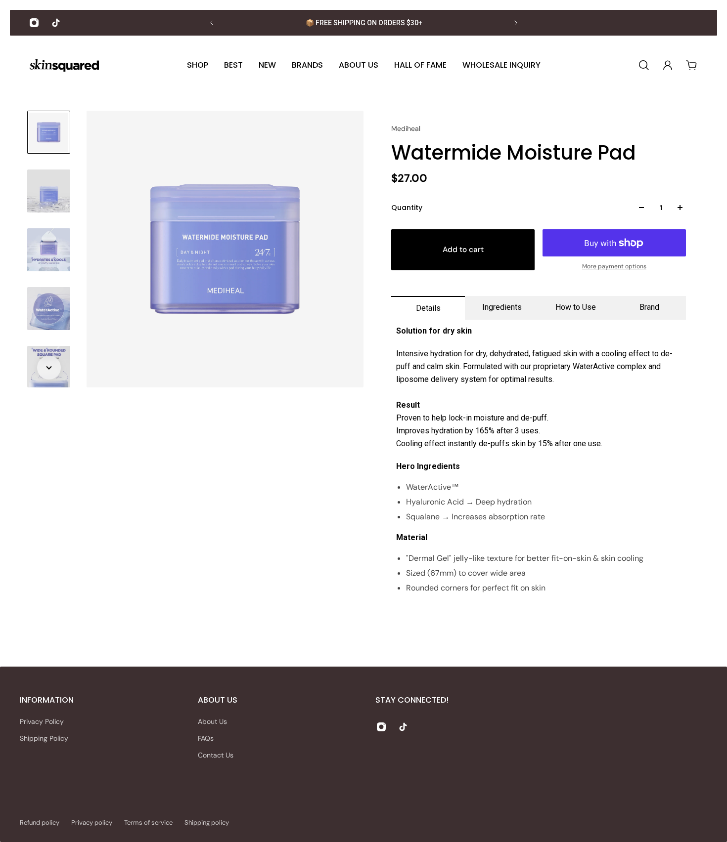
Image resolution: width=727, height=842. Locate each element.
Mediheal (405, 128)
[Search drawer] (644, 65)
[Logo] (64, 65)
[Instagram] (34, 23)
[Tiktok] (56, 23)
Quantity (406, 207)
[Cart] (691, 65)
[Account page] (668, 65)
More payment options (614, 266)
